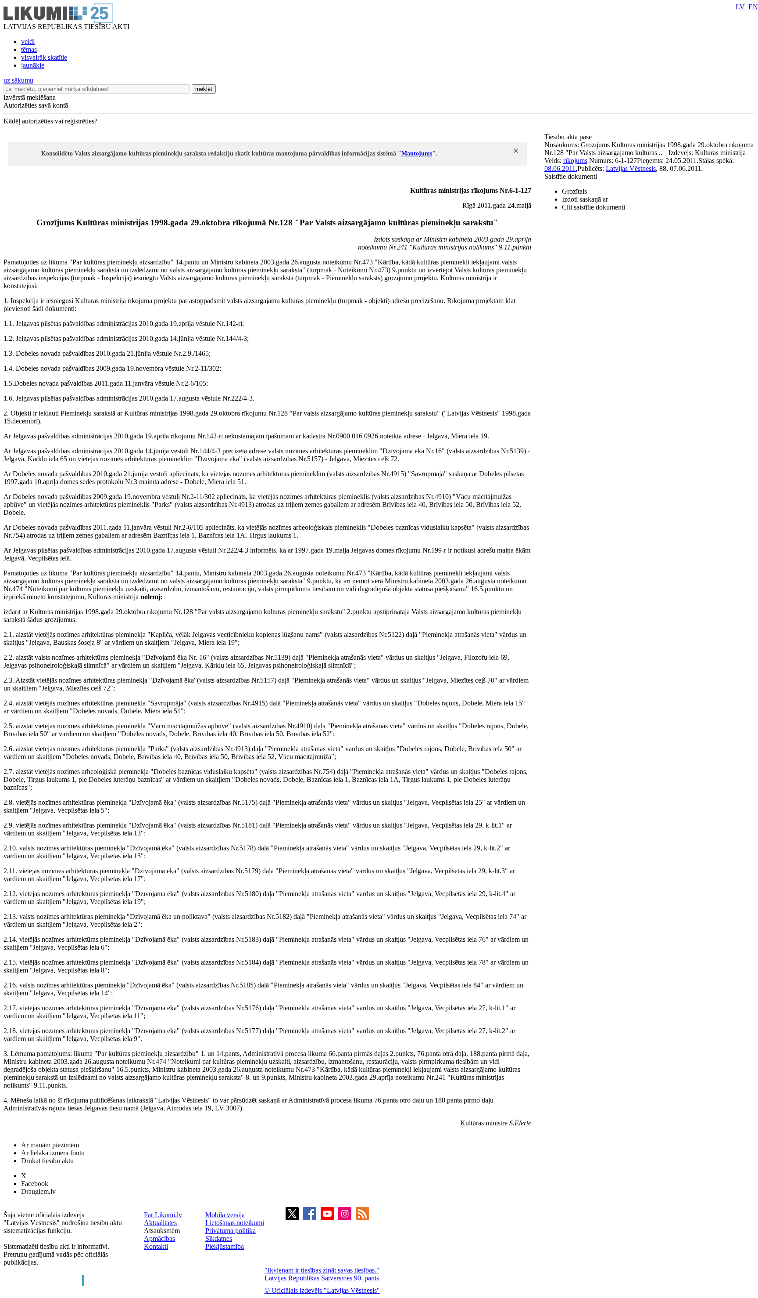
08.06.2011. (560, 168)
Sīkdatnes (218, 1238)
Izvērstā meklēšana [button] (30, 97)
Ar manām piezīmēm (50, 1145)
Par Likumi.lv (163, 1214)
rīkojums (575, 160)
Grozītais (574, 191)
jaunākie (32, 65)
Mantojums (416, 153)
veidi (28, 41)
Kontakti (156, 1246)
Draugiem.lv (38, 1191)
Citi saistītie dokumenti (593, 207)
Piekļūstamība (224, 1246)
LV (740, 7)
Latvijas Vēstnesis (631, 168)
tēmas (29, 49)
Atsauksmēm (162, 1230)
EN (753, 7)
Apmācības (159, 1238)
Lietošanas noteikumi (234, 1222)
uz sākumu (18, 80)
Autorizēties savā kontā (36, 105)
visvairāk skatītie (44, 57)
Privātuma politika (230, 1230)
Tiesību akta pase (569, 137)
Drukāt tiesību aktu (47, 1160)
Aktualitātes (160, 1222)
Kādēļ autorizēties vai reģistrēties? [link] (50, 121)
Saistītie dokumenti (570, 176)
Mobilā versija (225, 1214)
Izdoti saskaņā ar (585, 199)
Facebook (34, 1183)
